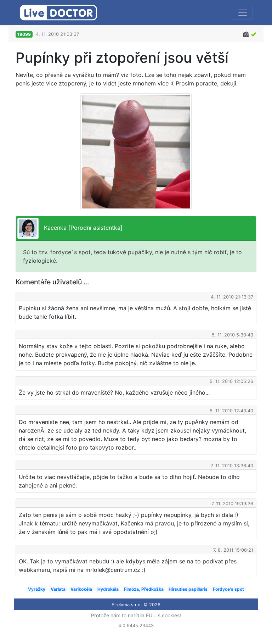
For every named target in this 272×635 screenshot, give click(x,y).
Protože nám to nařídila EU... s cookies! (136, 615)
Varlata (58, 589)
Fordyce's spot (228, 589)
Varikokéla (81, 589)
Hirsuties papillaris (188, 589)
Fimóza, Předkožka (144, 589)
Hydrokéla (108, 589)
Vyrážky (36, 589)
